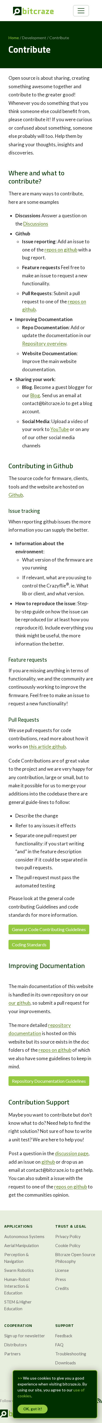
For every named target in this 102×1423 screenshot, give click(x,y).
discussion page (71, 1153)
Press (60, 1279)
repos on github (60, 250)
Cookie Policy (67, 1245)
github (48, 1162)
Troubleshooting (70, 1353)
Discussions (35, 224)
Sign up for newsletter (24, 1335)
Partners (12, 1353)
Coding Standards (29, 944)
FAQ (59, 1344)
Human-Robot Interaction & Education (17, 1286)
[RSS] (99, 1401)
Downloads (65, 1362)
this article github (47, 747)
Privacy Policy (67, 1236)
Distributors (15, 1344)
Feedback (63, 1335)
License (62, 1270)
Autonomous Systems (24, 1236)
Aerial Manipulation (21, 1245)
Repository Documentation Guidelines (49, 1081)
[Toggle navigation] (81, 10)
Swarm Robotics (19, 1270)
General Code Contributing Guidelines (49, 929)
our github (19, 1003)
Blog (35, 395)
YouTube (59, 429)
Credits (62, 1288)
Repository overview (44, 343)
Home (13, 37)
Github (15, 495)
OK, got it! (32, 1409)
